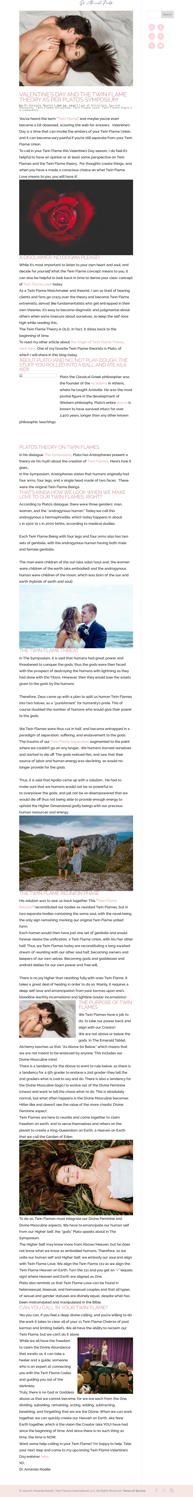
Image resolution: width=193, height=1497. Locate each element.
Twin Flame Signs (116, 107)
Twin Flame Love (86, 107)
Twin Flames (97, 461)
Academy (99, 383)
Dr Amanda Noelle (38, 105)
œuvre (122, 402)
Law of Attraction (93, 105)
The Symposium (57, 455)
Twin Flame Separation (70, 741)
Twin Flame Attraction (53, 107)
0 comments (29, 110)
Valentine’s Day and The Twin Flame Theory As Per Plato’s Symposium (73, 97)
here (44, 1456)
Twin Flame (67, 118)
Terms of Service (134, 1490)
